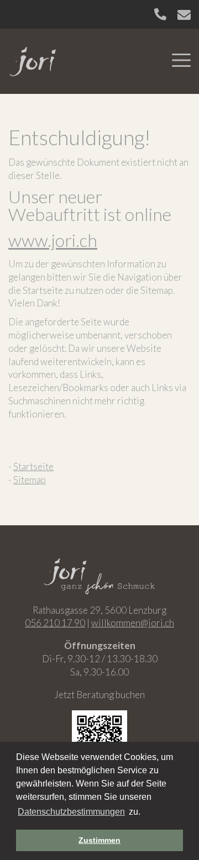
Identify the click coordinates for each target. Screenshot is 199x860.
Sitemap (29, 480)
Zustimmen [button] (99, 840)
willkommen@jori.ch (132, 623)
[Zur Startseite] (33, 60)
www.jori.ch (52, 240)
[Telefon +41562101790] (160, 14)
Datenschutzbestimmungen (71, 811)
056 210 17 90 (55, 623)
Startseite (33, 466)
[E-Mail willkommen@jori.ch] (184, 15)
